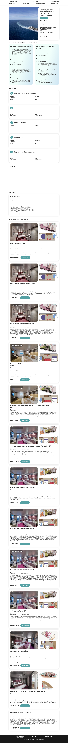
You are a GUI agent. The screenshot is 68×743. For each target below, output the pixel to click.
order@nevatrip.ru (13, 1)
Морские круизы (12, 3)
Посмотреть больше (14, 213)
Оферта (34, 736)
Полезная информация (40, 3)
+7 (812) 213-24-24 (55, 1)
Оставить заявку (44, 17)
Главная (10, 42)
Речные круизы (26, 3)
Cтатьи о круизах (54, 3)
